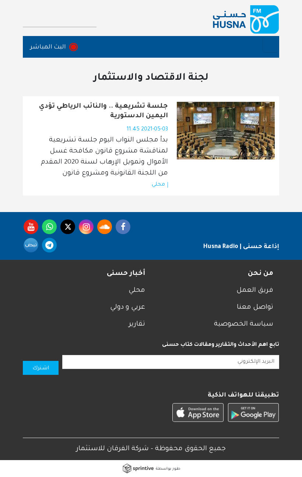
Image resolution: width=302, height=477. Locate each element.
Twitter (67, 226)
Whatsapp (49, 226)
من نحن (260, 273)
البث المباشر (48, 47)
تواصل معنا (255, 307)
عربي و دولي (127, 307)
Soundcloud (104, 226)
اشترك (40, 369)
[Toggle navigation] (271, 44)
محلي (158, 185)
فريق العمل (254, 290)
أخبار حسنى (126, 273)
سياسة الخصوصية (243, 324)
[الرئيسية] (246, 19)
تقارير (137, 324)
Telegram (49, 245)
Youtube (31, 226)
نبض (31, 245)
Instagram (86, 226)
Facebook (123, 226)
